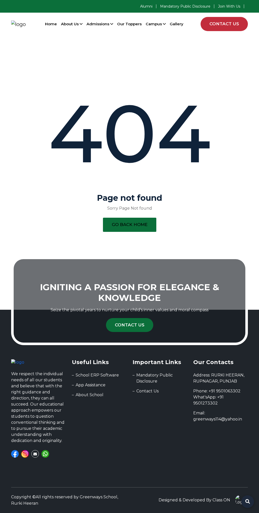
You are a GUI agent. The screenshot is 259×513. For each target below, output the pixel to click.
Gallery (176, 23)
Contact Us (129, 324)
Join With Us (229, 6)
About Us (70, 23)
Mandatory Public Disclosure (185, 6)
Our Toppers (129, 23)
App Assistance (90, 385)
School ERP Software (97, 375)
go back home (129, 224)
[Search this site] (247, 501)
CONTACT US (224, 23)
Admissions (98, 23)
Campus (154, 23)
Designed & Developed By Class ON (194, 500)
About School (89, 394)
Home (51, 23)
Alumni (146, 6)
